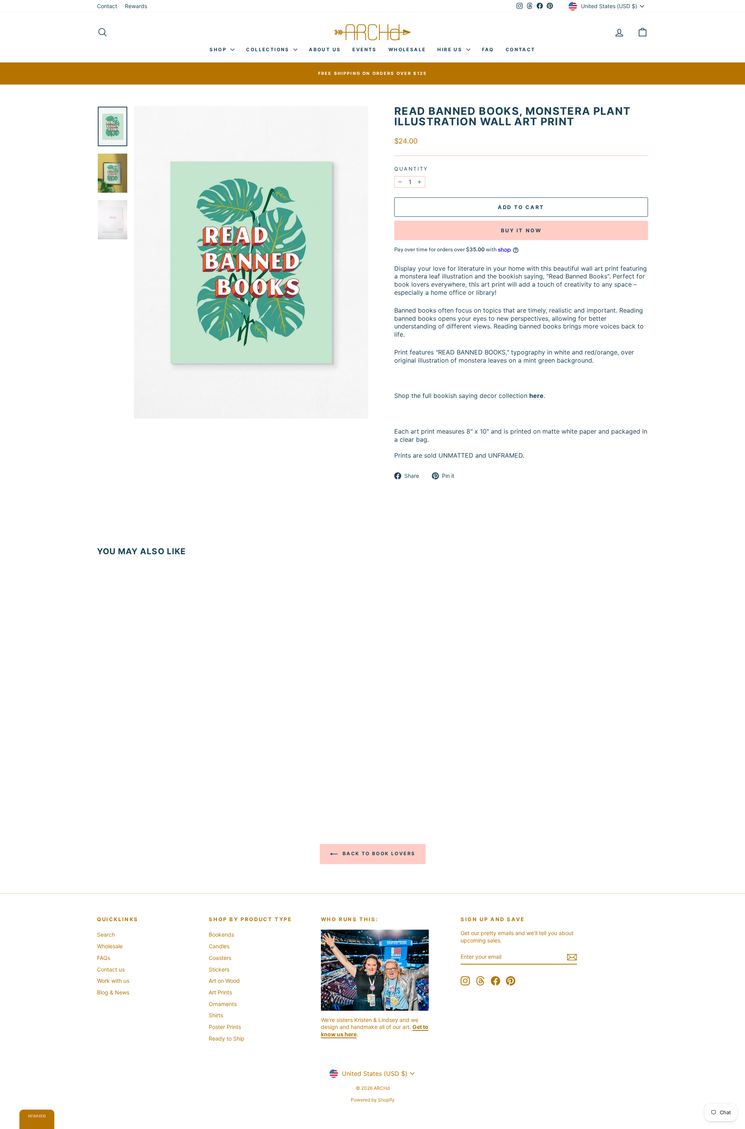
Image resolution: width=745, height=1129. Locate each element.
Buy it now (521, 230)
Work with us (113, 980)
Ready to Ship (226, 1038)
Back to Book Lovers (378, 854)
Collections (268, 49)
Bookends (221, 934)
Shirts (216, 1015)
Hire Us (450, 49)
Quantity (411, 169)
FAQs (103, 957)
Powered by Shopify (373, 1100)
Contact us (111, 969)
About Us (325, 49)
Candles (219, 946)
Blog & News (113, 992)
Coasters (220, 957)
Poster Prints (225, 1027)
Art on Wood (224, 980)
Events (364, 49)
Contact (107, 6)
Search (106, 934)
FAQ (488, 49)
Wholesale (407, 49)
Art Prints (220, 992)
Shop (219, 49)
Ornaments (223, 1004)
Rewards (136, 6)
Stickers (219, 969)
